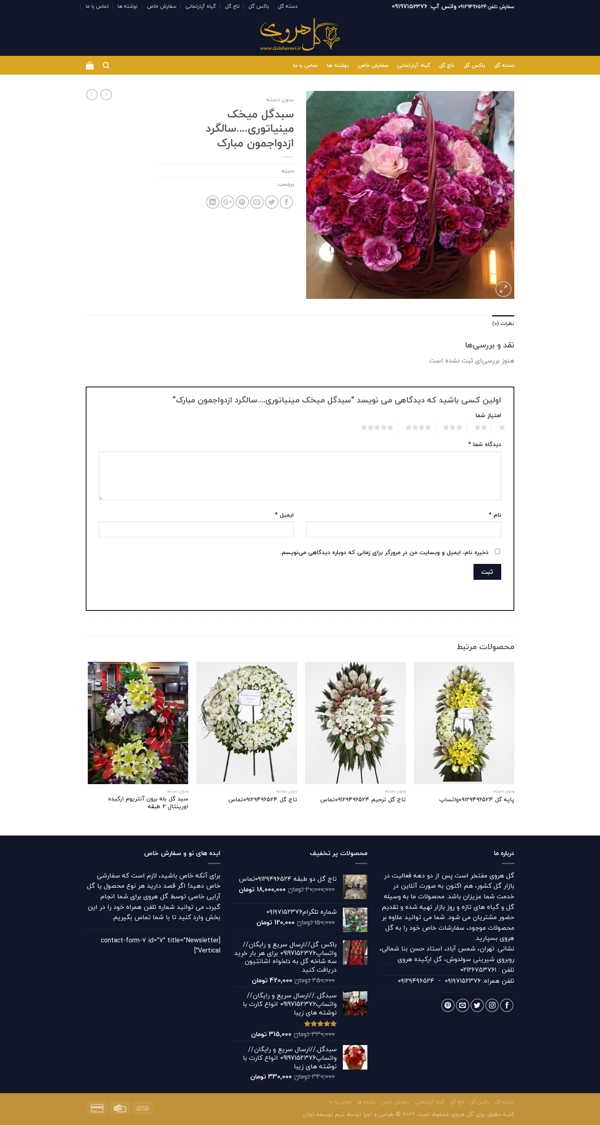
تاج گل (232, 6)
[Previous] (514, 747)
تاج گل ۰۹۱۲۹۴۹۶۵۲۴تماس (262, 800)
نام (495, 514)
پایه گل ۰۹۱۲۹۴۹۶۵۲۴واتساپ (476, 800)
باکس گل (259, 6)
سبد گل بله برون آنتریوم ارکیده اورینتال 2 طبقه (148, 802)
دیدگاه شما (484, 444)
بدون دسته (280, 99)
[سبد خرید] (90, 65)
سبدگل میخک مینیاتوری (247, 183)
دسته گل (288, 6)
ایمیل (284, 514)
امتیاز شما (488, 415)
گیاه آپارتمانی (200, 6)
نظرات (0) (503, 323)
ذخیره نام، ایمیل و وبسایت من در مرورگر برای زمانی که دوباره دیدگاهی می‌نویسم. (384, 552)
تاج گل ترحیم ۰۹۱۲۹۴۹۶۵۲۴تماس (363, 800)
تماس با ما (97, 6)
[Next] (88, 747)
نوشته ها (128, 6)
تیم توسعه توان (323, 1114)
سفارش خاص (161, 6)
